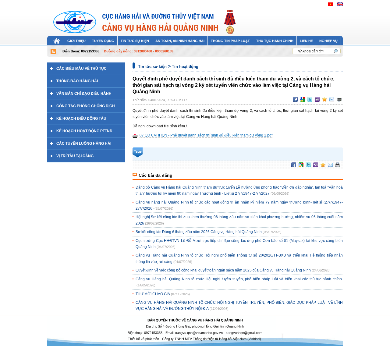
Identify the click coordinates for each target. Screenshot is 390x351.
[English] (340, 4)
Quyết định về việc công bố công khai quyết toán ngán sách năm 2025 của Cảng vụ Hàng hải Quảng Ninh (223, 270)
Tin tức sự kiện (135, 41)
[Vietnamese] (330, 4)
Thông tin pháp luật (230, 41)
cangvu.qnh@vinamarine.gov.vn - (200, 333)
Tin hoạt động (185, 66)
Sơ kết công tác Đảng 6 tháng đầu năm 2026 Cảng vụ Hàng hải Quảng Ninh (199, 232)
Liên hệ (306, 41)
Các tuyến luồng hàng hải (83, 143)
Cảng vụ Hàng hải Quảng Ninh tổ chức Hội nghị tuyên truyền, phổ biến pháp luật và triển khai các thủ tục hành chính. (239, 279)
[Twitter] (309, 99)
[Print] (339, 99)
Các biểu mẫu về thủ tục (81, 68)
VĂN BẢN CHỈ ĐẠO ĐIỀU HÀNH (84, 93)
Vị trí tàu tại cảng (75, 156)
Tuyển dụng (103, 41)
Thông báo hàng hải (77, 81)
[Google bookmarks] (302, 99)
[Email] (331, 99)
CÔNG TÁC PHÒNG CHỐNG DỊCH (85, 106)
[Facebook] (295, 99)
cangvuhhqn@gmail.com (244, 333)
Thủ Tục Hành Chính (274, 41)
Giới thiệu (76, 41)
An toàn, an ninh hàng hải (179, 41)
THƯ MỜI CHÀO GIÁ (153, 294)
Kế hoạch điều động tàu (81, 118)
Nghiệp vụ (328, 41)
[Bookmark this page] (324, 99)
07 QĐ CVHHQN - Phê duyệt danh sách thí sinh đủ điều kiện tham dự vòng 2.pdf (206, 135)
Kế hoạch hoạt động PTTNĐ (84, 131)
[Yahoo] (317, 99)
